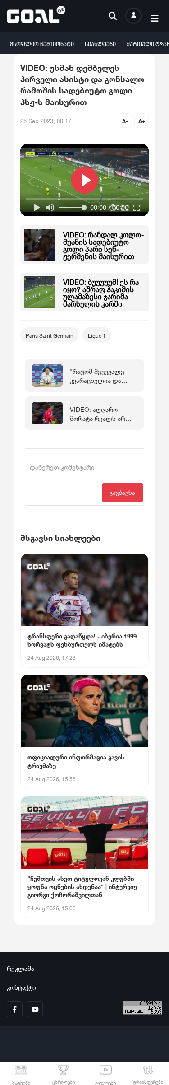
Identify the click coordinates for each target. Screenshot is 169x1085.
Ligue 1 (97, 335)
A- (125, 120)
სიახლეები (100, 43)
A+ (141, 120)
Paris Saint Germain (49, 335)
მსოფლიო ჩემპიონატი (42, 43)
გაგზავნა (122, 492)
